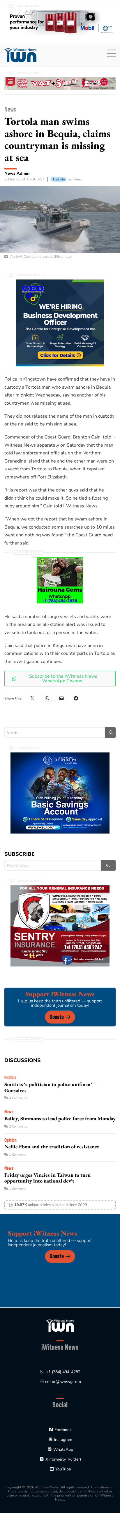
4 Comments (18, 1098)
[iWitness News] (60, 1325)
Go (108, 865)
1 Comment (17, 1154)
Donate (57, 1017)
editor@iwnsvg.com (63, 1381)
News (10, 109)
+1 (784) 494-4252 (63, 1372)
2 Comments (18, 1126)
